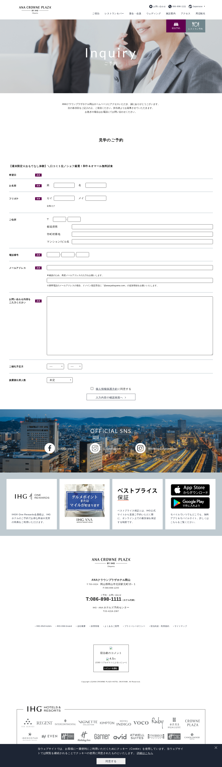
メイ (81, 198)
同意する (110, 761)
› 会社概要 (81, 626)
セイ (49, 198)
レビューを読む (111, 668)
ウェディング (153, 13)
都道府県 (52, 226)
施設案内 (171, 13)
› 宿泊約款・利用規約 (159, 626)
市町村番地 (53, 234)
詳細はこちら (145, 753)
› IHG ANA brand (64, 626)
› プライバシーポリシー (134, 626)
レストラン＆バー (114, 13)
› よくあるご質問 (111, 626)
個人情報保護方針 (107, 389)
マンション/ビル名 (58, 241)
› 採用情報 (94, 626)
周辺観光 (200, 13)
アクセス (185, 13)
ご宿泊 (95, 13)
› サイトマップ (180, 626)
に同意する (113, 389)
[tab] (176, 25)
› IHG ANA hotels (43, 626)
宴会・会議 (135, 13)
